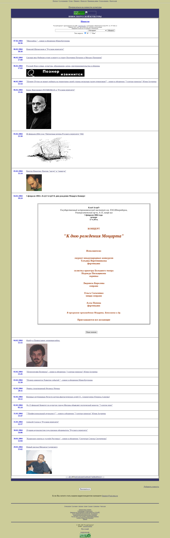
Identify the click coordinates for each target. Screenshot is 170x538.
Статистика (96, 506)
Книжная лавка (93, 1)
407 (90, 477)
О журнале (75, 506)
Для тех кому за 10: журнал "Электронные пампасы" (85, 516)
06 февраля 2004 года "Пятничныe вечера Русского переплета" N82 (55, 134)
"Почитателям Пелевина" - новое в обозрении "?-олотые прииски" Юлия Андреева (61, 372)
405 (83, 477)
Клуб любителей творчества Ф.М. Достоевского (85, 513)
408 (93, 477)
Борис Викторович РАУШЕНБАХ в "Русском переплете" (50, 90)
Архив (85, 506)
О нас (71, 1)
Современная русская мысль (85, 511)
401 (69, 477)
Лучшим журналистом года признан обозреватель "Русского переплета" (57, 430)
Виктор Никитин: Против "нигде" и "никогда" (46, 171)
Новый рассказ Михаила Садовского (41, 447)
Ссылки (90, 506)
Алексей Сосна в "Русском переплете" (42, 422)
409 (96, 477)
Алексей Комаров (87, 526)
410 (100, 477)
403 (76, 477)
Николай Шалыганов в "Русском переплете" (45, 49)
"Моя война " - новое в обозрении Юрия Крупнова (48, 41)
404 (80, 477)
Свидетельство (82, 25)
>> (103, 477)
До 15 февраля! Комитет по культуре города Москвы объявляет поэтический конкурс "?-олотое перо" (69, 405)
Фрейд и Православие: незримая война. (43, 340)
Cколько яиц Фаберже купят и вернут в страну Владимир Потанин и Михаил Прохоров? (64, 58)
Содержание (63, 1)
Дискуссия (113, 1)
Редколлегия (67, 506)
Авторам (81, 506)
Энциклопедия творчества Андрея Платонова (85, 515)
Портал (55, 1)
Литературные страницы (85, 509)
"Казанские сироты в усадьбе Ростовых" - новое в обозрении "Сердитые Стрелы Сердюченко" (66, 439)
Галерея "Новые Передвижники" (85, 518)
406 (86, 477)
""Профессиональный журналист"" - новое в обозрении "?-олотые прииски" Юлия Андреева (66, 413)
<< (67, 477)
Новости (84, 1)
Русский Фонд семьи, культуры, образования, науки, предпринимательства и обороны (63, 66)
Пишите (77, 1)
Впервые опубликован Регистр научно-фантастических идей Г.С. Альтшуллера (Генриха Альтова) (68, 397)
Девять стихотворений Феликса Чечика (43, 388)
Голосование (104, 1)
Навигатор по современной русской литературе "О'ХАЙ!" (85, 512)
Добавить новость (151, 487)
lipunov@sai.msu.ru (110, 496)
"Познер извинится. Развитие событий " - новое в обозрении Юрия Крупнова (59, 380)
